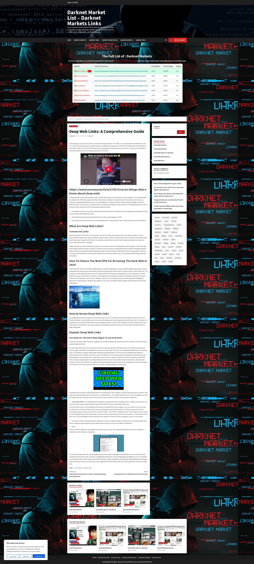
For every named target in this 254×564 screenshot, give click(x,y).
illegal (173, 243)
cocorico (158, 225)
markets (179, 247)
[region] (26, 550)
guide (86, 468)
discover (174, 232)
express (157, 239)
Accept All (39, 556)
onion (167, 250)
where (157, 261)
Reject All (26, 556)
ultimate (169, 258)
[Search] (166, 40)
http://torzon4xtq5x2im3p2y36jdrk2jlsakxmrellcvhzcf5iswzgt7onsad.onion (120, 81)
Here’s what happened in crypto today (167, 183)
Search (157, 127)
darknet (175, 228)
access (157, 217)
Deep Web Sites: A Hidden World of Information (131, 473)
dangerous (158, 228)
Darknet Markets (80, 40)
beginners (158, 221)
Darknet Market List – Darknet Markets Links (86, 18)
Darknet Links (94, 40)
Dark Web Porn (159, 160)
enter (170, 236)
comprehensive (78, 468)
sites (178, 254)
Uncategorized (73, 126)
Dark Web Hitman (81, 498)
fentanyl (165, 239)
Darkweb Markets (126, 40)
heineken (158, 243)
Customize (13, 556)
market (170, 247)
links (90, 468)
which (164, 261)
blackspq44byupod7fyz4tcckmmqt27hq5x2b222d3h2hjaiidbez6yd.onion (120, 95)
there (162, 258)
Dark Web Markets (160, 149)
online (181, 250)
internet (180, 243)
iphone (157, 247)
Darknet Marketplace (109, 40)
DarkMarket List (130, 562)
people (157, 254)
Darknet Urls (140, 40)
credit (179, 225)
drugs (157, 236)
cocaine (173, 221)
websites (178, 258)
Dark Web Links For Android (108, 498)
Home (69, 40)
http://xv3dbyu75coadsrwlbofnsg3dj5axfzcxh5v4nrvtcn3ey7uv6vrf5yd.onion (121, 90)
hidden (166, 243)
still (156, 258)
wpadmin (73, 136)
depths (166, 232)
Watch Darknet (180, 40)
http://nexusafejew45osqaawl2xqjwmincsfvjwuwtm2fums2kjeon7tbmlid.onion (121, 71)
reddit (164, 254)
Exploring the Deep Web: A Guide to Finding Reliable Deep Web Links (87, 474)
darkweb (158, 232)
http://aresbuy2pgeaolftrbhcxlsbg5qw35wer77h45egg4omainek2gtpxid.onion (121, 86)
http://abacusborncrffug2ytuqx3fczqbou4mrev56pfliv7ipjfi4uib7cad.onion (120, 76)
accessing (165, 217)
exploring (178, 236)
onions (174, 250)
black (166, 221)
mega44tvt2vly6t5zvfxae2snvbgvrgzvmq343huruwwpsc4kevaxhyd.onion (120, 100)
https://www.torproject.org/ (125, 61)
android (174, 217)
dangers (167, 228)
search (171, 254)
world (171, 261)
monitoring (158, 250)
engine (164, 236)
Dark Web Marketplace (135, 498)
